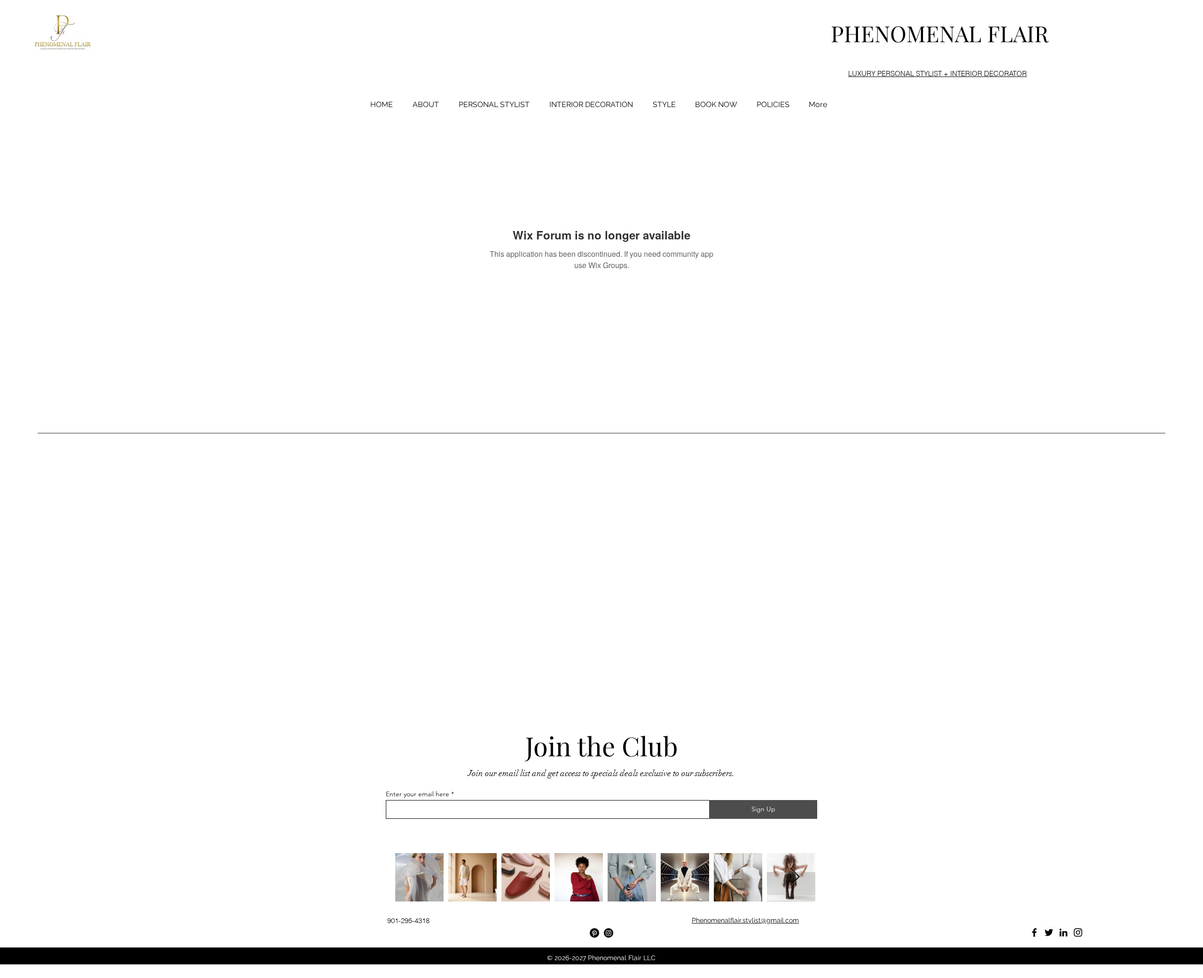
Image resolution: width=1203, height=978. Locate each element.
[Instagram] (608, 933)
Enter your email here (417, 794)
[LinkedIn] (1063, 932)
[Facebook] (1034, 932)
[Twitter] (1049, 932)
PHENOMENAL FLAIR (939, 33)
